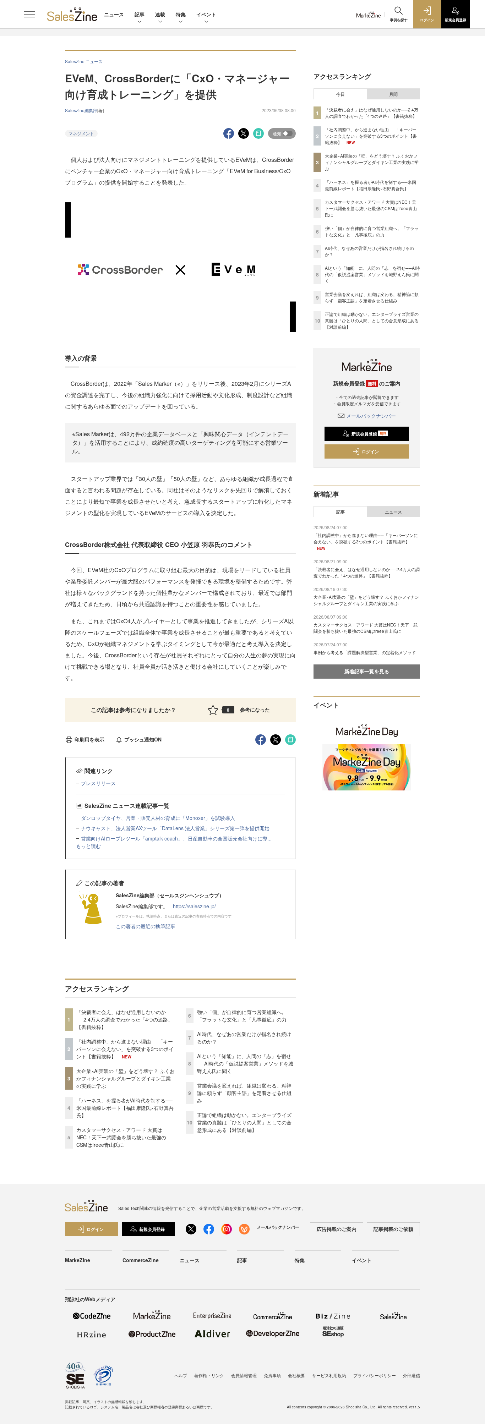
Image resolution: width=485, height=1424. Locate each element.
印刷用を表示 (89, 739)
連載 (160, 14)
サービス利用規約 (329, 1375)
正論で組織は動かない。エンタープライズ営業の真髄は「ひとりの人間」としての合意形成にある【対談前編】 (244, 1122)
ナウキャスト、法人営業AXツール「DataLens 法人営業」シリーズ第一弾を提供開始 (175, 828)
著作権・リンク (209, 1375)
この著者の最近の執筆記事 (145, 926)
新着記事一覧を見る (366, 671)
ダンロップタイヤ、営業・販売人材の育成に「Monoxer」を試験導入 (158, 817)
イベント (206, 14)
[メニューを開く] (29, 14)
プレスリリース (98, 783)
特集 (181, 14)
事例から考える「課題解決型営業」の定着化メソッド (365, 652)
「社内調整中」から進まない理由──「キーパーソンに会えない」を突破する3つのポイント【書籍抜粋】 (125, 1049)
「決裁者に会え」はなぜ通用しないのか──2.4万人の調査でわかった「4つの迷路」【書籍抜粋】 (124, 1019)
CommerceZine (140, 1260)
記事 (140, 14)
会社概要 (296, 1375)
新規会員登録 (369, 434)
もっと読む (88, 845)
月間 (393, 94)
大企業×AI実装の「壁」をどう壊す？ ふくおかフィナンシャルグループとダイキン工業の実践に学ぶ (125, 1078)
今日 (340, 94)
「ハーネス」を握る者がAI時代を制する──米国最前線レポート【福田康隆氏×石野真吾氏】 (125, 1108)
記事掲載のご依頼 (393, 1228)
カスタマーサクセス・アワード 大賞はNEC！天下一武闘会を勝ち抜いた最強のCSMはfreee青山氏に (121, 1137)
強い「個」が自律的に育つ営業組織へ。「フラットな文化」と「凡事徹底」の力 (242, 1015)
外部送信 (411, 1375)
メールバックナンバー (371, 415)
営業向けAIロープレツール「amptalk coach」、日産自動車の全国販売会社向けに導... (176, 838)
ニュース (114, 14)
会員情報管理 (244, 1375)
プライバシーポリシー (374, 1375)
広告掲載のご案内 (336, 1228)
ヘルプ (180, 1375)
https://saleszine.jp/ (194, 906)
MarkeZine (77, 1260)
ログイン (370, 451)
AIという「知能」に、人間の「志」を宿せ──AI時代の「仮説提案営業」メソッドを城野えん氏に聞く (245, 1063)
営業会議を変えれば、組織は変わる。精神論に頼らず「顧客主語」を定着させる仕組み (244, 1093)
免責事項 (272, 1375)
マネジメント (81, 133)
